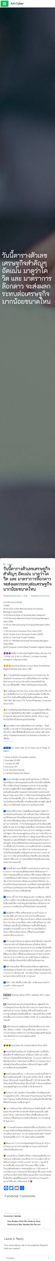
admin (10, 564)
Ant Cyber (17, 3)
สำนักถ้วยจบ (44, 596)
